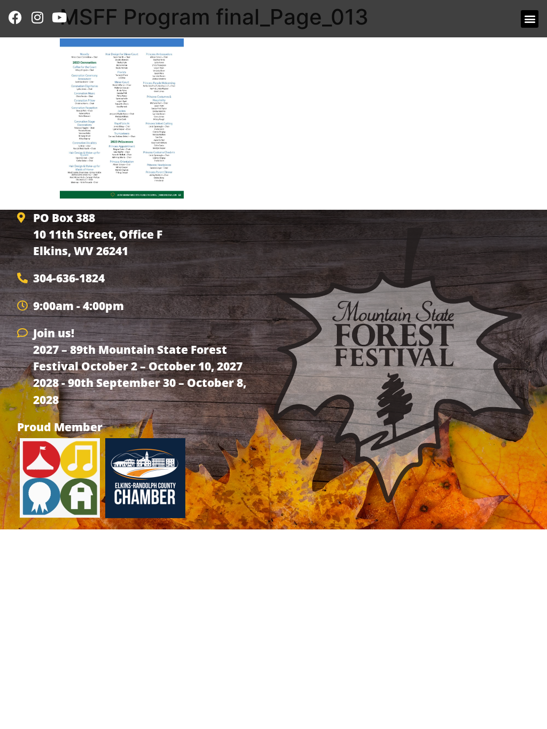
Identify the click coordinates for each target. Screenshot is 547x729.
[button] (529, 19)
